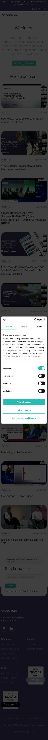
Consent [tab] (8, 326)
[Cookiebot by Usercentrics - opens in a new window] (34, 319)
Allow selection (24, 410)
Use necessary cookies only (24, 418)
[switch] (41, 376)
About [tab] (39, 326)
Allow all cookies (24, 402)
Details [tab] (24, 326)
